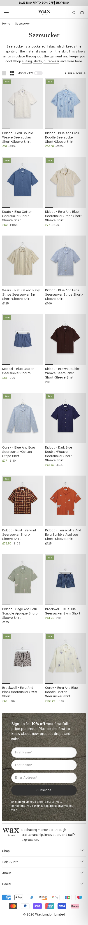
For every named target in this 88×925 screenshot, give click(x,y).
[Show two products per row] (12, 73)
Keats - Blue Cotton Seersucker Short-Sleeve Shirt (17, 216)
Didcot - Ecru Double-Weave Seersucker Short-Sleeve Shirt (18, 137)
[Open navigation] (6, 12)
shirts (37, 61)
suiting (27, 61)
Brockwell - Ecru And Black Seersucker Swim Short (19, 692)
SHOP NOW (62, 3)
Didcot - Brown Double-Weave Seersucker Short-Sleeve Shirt (63, 373)
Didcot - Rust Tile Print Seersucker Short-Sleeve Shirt (19, 535)
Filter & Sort (73, 73)
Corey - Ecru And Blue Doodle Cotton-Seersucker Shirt (61, 692)
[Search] (74, 12)
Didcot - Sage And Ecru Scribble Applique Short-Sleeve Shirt (20, 613)
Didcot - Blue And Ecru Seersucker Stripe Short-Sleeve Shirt (64, 295)
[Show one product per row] (4, 73)
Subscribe (44, 790)
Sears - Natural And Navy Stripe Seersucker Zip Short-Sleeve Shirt (21, 295)
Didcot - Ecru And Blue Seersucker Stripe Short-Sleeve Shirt (64, 216)
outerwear (51, 61)
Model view (25, 73)
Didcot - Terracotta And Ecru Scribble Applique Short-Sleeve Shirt (63, 535)
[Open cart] (82, 12)
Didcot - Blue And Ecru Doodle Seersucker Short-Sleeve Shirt (62, 137)
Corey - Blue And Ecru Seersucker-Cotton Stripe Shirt (18, 452)
